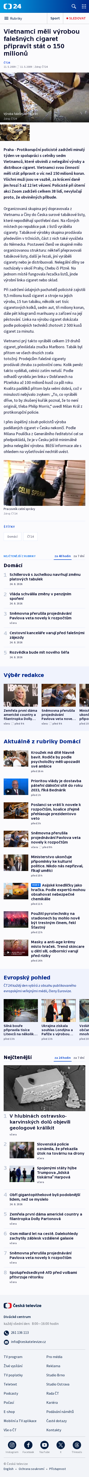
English (8, 1469)
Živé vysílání (13, 1366)
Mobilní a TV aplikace (20, 1420)
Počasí (9, 1402)
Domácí (13, 536)
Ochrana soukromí (31, 1469)
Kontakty (53, 1430)
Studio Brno (55, 1375)
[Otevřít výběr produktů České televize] (84, 6)
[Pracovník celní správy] (44, 483)
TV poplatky (13, 1375)
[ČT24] (12, 6)
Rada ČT (52, 1393)
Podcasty (11, 1393)
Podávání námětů (60, 1411)
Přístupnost (57, 1469)
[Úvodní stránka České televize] (23, 1305)
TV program (13, 1356)
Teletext (10, 1384)
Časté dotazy (56, 1420)
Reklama (53, 1366)
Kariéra (52, 1402)
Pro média (54, 1356)
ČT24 (7, 62)
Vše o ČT (10, 1430)
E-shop (9, 1411)
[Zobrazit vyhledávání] (74, 6)
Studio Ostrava (57, 1384)
